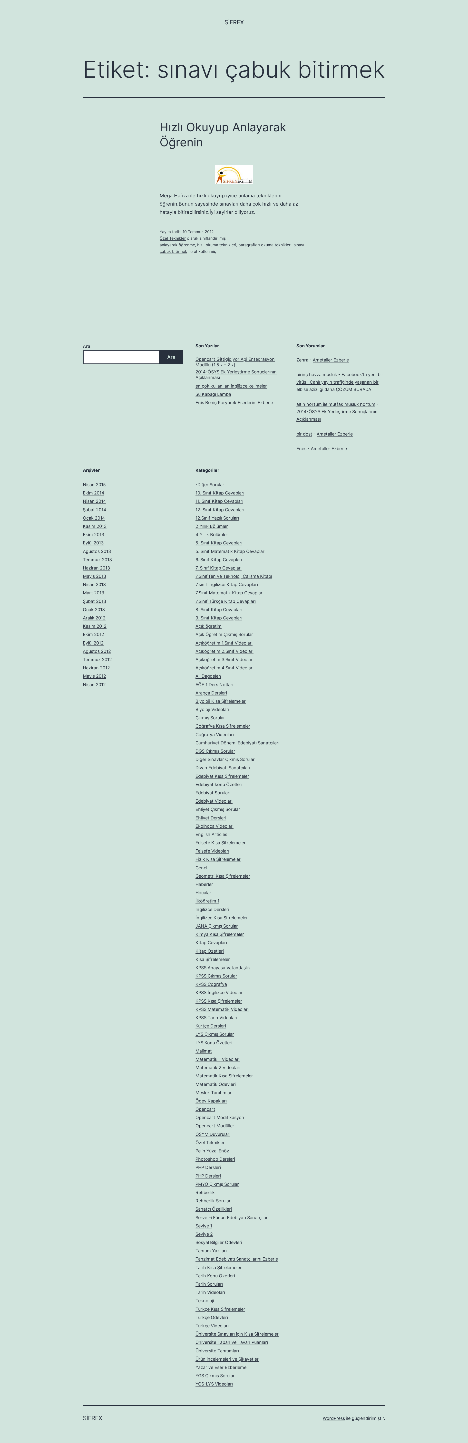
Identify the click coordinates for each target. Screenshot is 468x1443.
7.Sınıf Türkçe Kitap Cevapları (225, 601)
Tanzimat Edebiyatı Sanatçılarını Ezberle (236, 1259)
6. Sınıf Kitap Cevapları (218, 559)
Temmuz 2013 (97, 559)
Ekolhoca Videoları (214, 826)
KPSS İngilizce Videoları (219, 992)
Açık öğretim (208, 626)
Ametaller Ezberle (331, 359)
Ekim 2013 (93, 534)
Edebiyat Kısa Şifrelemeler (222, 776)
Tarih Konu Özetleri (215, 1275)
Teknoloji (204, 1300)
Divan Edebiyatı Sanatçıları (222, 767)
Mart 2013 (93, 592)
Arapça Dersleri (211, 692)
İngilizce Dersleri (212, 909)
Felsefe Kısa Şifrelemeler (220, 842)
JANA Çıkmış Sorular (216, 926)
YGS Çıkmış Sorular (215, 1375)
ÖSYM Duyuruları (212, 1134)
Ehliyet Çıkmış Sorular (217, 809)
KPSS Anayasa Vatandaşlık (222, 967)
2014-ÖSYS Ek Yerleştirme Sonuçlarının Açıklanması (236, 374)
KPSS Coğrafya (211, 984)
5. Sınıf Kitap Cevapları (218, 542)
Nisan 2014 (94, 501)
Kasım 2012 (95, 626)
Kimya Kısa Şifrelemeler (219, 934)
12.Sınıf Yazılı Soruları (217, 518)
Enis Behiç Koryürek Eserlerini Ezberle (234, 402)
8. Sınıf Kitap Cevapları (218, 609)
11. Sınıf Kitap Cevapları (219, 501)
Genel (201, 867)
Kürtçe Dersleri (210, 1025)
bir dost (304, 434)
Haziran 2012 (96, 667)
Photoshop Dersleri (215, 1159)
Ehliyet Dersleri (210, 817)
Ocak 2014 (94, 518)
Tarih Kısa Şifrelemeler (218, 1267)
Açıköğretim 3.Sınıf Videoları (224, 659)
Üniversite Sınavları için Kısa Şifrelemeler (237, 1334)
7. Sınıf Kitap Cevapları (218, 567)
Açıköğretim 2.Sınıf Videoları (224, 651)
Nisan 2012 (94, 684)
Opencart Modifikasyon (219, 1117)
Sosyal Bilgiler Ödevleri (218, 1242)
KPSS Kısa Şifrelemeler (218, 1001)
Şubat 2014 (94, 509)
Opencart (205, 1109)
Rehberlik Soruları (213, 1200)
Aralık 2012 (94, 617)
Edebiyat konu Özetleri (218, 784)
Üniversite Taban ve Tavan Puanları (231, 1342)
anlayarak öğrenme (177, 244)
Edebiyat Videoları (214, 801)
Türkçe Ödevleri (211, 1317)
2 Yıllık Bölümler (211, 526)
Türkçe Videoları (212, 1325)
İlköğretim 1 (207, 900)
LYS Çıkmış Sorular (214, 1034)
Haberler (204, 884)
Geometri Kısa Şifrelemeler (222, 876)
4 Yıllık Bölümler (211, 534)
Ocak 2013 (94, 609)
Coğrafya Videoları (214, 734)
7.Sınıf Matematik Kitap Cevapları (229, 592)
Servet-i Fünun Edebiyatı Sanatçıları (232, 1217)
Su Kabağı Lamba (213, 394)
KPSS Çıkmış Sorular (216, 975)
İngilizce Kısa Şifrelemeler (221, 917)
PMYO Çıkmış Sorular (217, 1184)
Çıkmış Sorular (210, 717)
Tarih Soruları (209, 1284)
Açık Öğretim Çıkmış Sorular (224, 634)
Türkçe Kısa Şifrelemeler (220, 1309)
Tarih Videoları (210, 1292)
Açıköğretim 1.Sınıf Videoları (224, 643)
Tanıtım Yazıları (211, 1250)
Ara (86, 346)
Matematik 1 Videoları (217, 1059)
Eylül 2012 (93, 643)
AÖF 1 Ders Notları (214, 684)
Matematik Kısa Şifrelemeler (224, 1075)
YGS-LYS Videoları (214, 1383)
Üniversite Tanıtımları (217, 1350)
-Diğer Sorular (209, 484)
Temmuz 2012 (97, 659)
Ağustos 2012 (97, 651)
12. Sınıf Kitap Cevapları (219, 509)
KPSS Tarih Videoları (216, 1017)
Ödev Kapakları (211, 1100)
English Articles (211, 834)
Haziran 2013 (96, 567)
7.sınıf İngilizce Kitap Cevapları (226, 584)
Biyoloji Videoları (212, 709)
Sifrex (234, 22)
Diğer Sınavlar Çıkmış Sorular (225, 759)
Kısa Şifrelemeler (212, 959)
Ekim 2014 (93, 492)
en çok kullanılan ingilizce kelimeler (231, 386)
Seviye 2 (204, 1234)
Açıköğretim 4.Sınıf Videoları (224, 667)
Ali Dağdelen (208, 676)
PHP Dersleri (208, 1167)
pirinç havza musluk (316, 374)
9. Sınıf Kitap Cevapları (218, 617)
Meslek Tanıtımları (214, 1092)
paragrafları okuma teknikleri (265, 244)
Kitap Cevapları (211, 942)
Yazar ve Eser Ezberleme (220, 1367)
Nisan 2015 (94, 484)
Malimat (203, 1051)
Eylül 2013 (93, 542)
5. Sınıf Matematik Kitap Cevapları (230, 551)
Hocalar (203, 892)
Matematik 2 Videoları (217, 1067)
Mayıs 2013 (94, 576)
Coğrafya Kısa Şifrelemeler (222, 726)
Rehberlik (205, 1192)
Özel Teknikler (173, 238)
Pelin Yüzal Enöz (212, 1150)
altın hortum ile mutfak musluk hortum (335, 404)
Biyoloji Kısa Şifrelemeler (220, 701)
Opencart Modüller (214, 1125)
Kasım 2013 (95, 526)
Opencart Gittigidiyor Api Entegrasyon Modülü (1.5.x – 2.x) (235, 362)
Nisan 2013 (94, 584)
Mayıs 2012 (94, 676)
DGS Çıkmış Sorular (215, 751)
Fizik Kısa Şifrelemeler (218, 859)
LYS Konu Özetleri (213, 1042)
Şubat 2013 (94, 601)
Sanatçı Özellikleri (213, 1209)
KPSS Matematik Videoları (222, 1009)
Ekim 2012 (93, 634)
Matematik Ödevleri (215, 1084)
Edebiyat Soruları (212, 792)
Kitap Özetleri (209, 951)
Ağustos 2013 (97, 551)
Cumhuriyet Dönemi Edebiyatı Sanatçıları (237, 742)
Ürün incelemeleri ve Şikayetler (227, 1359)
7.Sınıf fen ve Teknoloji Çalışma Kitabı (233, 576)
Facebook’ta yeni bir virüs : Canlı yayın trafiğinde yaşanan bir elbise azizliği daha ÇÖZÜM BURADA (339, 382)
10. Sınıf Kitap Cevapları (219, 492)
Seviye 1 (203, 1225)
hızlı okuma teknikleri (216, 244)
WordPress (334, 1418)
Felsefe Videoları (212, 851)
